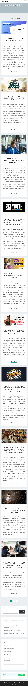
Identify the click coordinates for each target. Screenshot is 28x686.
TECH (5, 666)
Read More (14, 71)
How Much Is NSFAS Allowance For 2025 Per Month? (14, 98)
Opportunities (7, 660)
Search (4, 608)
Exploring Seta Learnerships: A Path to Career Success (14, 160)
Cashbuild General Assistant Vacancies (13, 620)
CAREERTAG (5, 1)
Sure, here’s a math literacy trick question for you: (14, 510)
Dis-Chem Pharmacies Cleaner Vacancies (14, 633)
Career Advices (7, 651)
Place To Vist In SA (8, 663)
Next (17, 601)
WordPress (19, 682)
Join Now (22, 674)
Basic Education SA (8, 645)
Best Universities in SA (9, 648)
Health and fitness (8, 654)
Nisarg (14, 684)
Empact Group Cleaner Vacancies (12, 623)
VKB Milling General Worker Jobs (12, 630)
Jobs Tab (6, 657)
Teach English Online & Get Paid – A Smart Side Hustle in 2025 (14, 331)
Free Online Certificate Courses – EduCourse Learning (14, 275)
